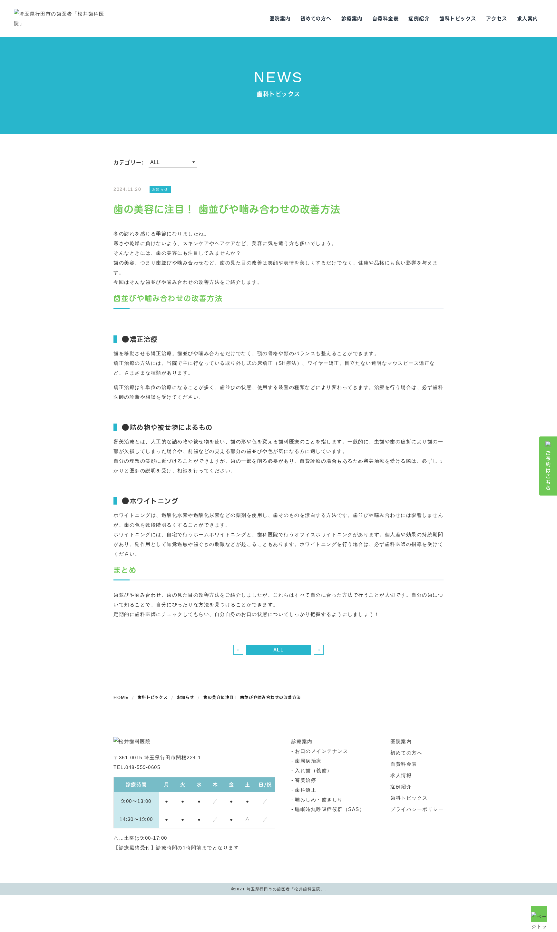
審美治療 (305, 780)
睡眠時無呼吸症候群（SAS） (330, 809)
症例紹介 (419, 18)
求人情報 (401, 775)
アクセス (496, 18)
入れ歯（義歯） (313, 770)
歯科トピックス (457, 18)
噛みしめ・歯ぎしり (319, 799)
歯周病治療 (308, 760)
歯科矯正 (305, 790)
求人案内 (527, 18)
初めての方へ (316, 18)
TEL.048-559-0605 (136, 767)
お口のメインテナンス (321, 751)
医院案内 (280, 18)
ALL (278, 650)
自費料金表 (385, 18)
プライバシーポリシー (417, 809)
